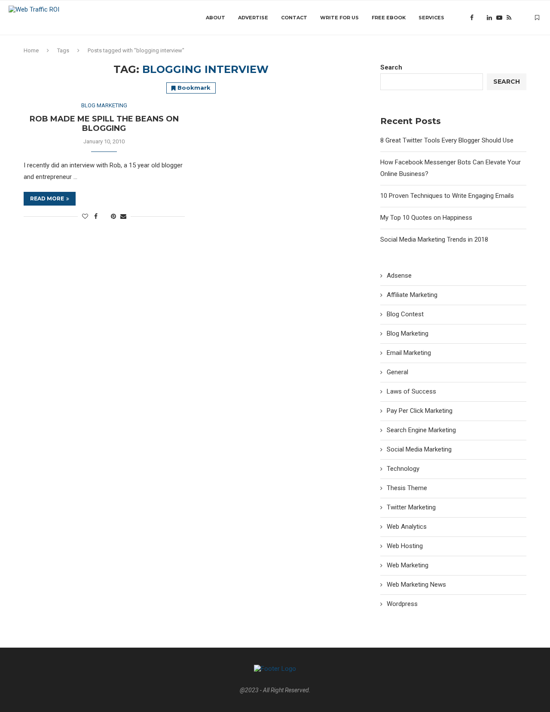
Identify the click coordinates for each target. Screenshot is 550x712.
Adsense (399, 275)
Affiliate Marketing (412, 295)
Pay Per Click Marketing (419, 411)
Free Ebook (389, 18)
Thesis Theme (407, 488)
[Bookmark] (537, 17)
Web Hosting (405, 546)
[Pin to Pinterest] (113, 216)
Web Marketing (407, 565)
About (215, 18)
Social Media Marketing (419, 449)
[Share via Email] (123, 216)
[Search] (522, 17)
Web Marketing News (416, 584)
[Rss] (509, 17)
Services (431, 18)
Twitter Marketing (411, 507)
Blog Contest (405, 314)
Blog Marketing (407, 333)
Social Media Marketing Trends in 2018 (434, 239)
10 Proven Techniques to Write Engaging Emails (447, 196)
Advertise (253, 18)
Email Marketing (409, 353)
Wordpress (402, 604)
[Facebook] (472, 17)
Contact (294, 18)
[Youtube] (499, 17)
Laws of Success (411, 391)
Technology (403, 469)
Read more (47, 198)
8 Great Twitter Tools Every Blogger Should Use (446, 140)
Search (391, 67)
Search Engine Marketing (421, 430)
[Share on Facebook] (96, 216)
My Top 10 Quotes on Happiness (426, 217)
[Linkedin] (489, 17)
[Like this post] (85, 216)
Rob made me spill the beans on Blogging (104, 123)
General (397, 372)
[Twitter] (480, 17)
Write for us (339, 18)
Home (31, 50)
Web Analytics (407, 526)
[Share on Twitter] (104, 216)
